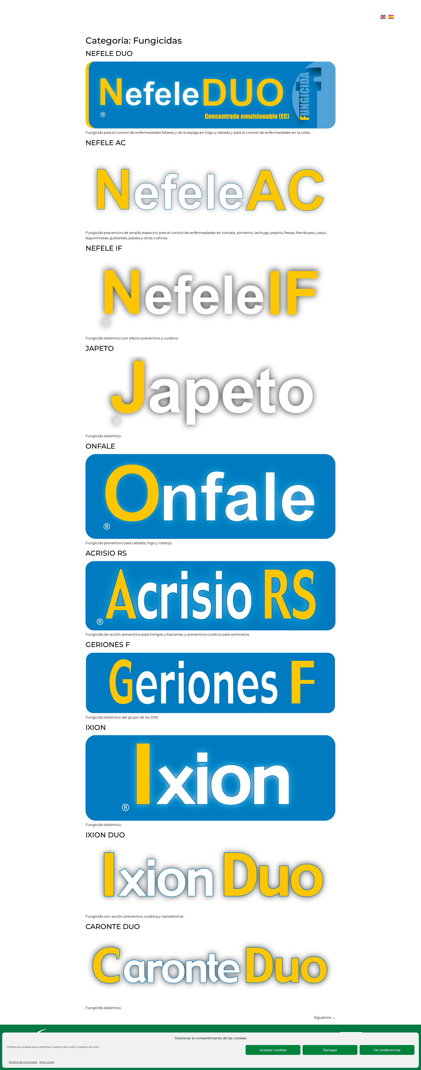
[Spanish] (391, 17)
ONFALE (100, 446)
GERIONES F (108, 644)
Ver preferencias (387, 1050)
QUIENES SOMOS (153, 17)
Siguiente (324, 1017)
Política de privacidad (23, 1062)
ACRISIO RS (106, 553)
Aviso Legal (46, 1062)
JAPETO (100, 348)
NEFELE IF (104, 248)
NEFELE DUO (109, 53)
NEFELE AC (106, 142)
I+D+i (225, 17)
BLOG (244, 17)
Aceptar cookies (273, 1050)
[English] (383, 17)
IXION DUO (105, 835)
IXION (96, 727)
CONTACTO (267, 17)
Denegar (330, 1050)
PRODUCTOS (195, 17)
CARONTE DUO (113, 926)
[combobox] (307, 17)
